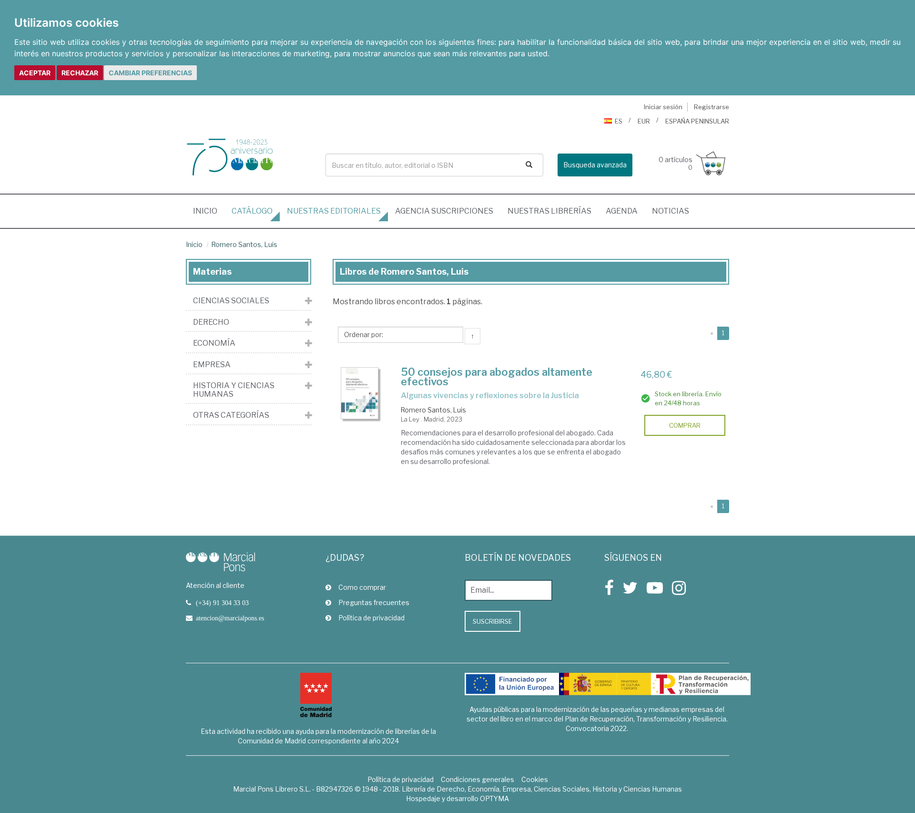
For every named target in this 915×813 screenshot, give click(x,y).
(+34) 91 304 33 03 (222, 602)
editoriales (334, 211)
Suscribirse (492, 621)
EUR (644, 121)
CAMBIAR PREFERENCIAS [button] (150, 73)
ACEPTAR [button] (35, 73)
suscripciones (444, 211)
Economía (214, 343)
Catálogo (252, 211)
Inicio (208, 211)
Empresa (212, 364)
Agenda (622, 211)
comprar (685, 425)
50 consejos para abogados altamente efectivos (496, 377)
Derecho (211, 322)
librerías (549, 211)
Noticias (670, 211)
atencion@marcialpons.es (230, 618)
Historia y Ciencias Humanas (233, 389)
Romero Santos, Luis (244, 244)
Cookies (534, 779)
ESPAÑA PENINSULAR (697, 121)
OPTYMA (494, 798)
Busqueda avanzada (595, 165)
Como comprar (362, 587)
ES (618, 121)
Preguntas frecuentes (373, 602)
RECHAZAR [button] (79, 73)
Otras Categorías (231, 415)
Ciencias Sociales (231, 301)
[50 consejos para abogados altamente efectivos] (360, 393)
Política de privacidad (371, 618)
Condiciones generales (477, 779)
